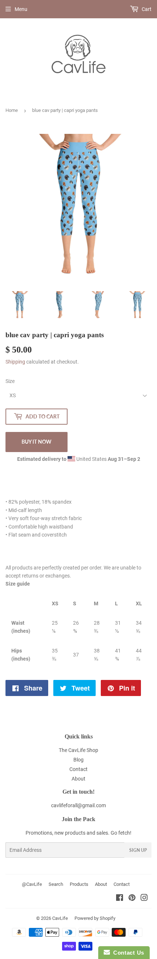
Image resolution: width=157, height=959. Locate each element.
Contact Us (127, 952)
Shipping (15, 362)
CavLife (60, 918)
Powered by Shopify (94, 918)
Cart (146, 9)
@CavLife (32, 884)
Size (10, 381)
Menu (21, 9)
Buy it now (36, 442)
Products (79, 884)
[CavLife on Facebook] (119, 899)
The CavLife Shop (78, 750)
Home (11, 110)
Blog (78, 760)
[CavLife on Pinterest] (132, 899)
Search (56, 884)
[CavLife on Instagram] (144, 899)
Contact (78, 769)
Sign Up (138, 850)
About (78, 779)
